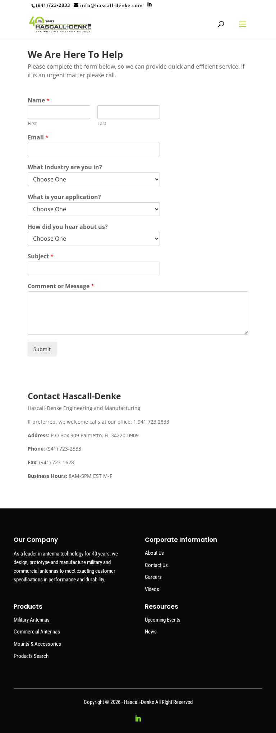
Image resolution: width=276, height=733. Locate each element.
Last (101, 123)
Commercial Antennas (37, 631)
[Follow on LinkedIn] (138, 718)
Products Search (31, 656)
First (32, 123)
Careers (153, 577)
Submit (42, 349)
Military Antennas (32, 620)
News (151, 631)
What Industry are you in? (65, 167)
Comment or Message (61, 286)
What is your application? (64, 197)
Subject (41, 256)
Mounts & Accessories (37, 644)
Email (38, 137)
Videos (152, 589)
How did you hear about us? (68, 227)
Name (39, 100)
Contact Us (156, 565)
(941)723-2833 (53, 5)
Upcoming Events (162, 620)
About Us (154, 553)
